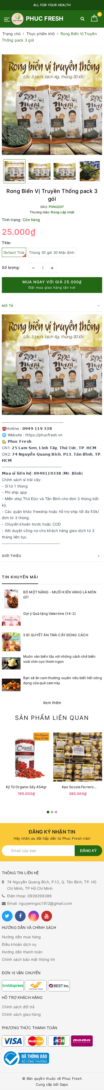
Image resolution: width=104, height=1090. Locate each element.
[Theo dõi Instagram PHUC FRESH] (33, 916)
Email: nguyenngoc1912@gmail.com (39, 903)
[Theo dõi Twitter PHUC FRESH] (7, 916)
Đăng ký (88, 850)
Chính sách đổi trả (18, 1007)
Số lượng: (11, 267)
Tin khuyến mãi (20, 577)
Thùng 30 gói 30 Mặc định (51, 252)
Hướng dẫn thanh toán (22, 952)
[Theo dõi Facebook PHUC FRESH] (20, 916)
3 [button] (56, 812)
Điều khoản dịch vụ (19, 944)
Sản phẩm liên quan (52, 717)
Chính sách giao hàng (21, 1014)
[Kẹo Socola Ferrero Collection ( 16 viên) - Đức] (77, 757)
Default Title (14, 252)
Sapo (64, 1084)
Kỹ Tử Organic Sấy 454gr (26, 787)
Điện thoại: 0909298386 (29, 896)
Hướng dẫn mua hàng (21, 937)
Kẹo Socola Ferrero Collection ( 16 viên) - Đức (77, 787)
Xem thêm (52, 702)
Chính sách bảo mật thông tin (28, 959)
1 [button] (48, 812)
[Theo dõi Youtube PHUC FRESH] (46, 916)
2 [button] (52, 812)
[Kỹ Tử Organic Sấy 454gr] (26, 757)
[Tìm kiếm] (82, 19)
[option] (52, 104)
